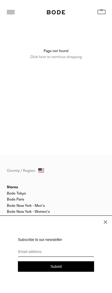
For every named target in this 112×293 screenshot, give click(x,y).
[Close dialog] (105, 222)
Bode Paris (15, 199)
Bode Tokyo (16, 193)
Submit (56, 267)
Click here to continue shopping (56, 56)
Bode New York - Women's (28, 211)
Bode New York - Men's (26, 205)
